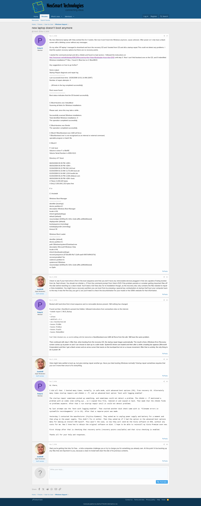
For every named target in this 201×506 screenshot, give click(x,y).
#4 (167, 359)
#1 (167, 36)
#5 (167, 381)
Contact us (128, 500)
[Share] (164, 36)
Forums (45, 16)
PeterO (36, 31)
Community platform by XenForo (100, 504)
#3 (167, 300)
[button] (61, 16)
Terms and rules (139, 500)
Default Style (38, 500)
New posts (35, 20)
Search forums (45, 20)
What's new (55, 16)
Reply (166, 271)
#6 (167, 444)
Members (68, 16)
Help (158, 500)
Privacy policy (150, 500)
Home (36, 16)
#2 (167, 277)
